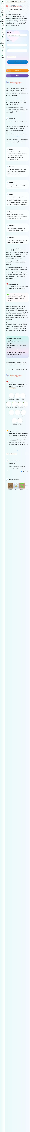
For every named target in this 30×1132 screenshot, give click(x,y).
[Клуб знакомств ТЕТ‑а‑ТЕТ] (7, 454)
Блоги (8, 1)
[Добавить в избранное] (28, 471)
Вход (17, 75)
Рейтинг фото (14, 1)
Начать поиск (12, 388)
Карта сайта (13, 453)
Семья (20, 1)
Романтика (26, 1)
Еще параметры (11, 56)
